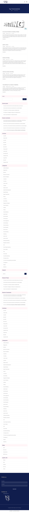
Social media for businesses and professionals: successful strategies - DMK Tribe (14, 120)
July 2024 (4, 310)
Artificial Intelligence (6, 342)
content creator (5, 183)
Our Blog (4, 464)
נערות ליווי (4, 130)
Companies (4, 353)
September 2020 (5, 162)
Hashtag (4, 207)
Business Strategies (6, 176)
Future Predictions (5, 205)
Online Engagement (6, 220)
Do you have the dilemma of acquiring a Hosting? (11, 31)
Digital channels (5, 187)
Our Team (4, 466)
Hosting (4, 209)
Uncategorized (5, 262)
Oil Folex (4, 123)
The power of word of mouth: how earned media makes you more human (13, 280)
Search (3, 96)
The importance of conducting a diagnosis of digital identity (11, 110)
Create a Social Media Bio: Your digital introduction (10, 114)
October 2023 (5, 312)
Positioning (4, 408)
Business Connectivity (6, 174)
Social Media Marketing (6, 430)
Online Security (5, 229)
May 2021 (4, 334)
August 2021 (5, 332)
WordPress (4, 441)
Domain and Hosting (6, 57)
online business (5, 218)
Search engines (5, 249)
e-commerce (5, 198)
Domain (4, 196)
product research (5, 238)
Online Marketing (5, 397)
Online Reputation (5, 227)
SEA (4, 419)
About (4, 462)
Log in (4, 447)
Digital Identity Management (7, 364)
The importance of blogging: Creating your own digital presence (11, 112)
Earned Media (5, 375)
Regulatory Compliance (6, 242)
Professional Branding (6, 240)
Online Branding (5, 216)
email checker (5, 125)
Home (11, 10)
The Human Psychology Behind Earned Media (9, 260)
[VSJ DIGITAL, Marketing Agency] (5, 1)
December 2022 (5, 153)
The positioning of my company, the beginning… (11, 84)
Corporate (4, 185)
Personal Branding (5, 231)
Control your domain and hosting (8, 71)
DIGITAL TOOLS (5, 44)
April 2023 (4, 144)
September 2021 (5, 155)
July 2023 (4, 140)
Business (4, 172)
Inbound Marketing (5, 386)
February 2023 (5, 323)
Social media (5, 253)
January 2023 (5, 151)
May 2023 (4, 142)
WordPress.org (5, 454)
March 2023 (5, 321)
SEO (4, 251)
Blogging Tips (5, 170)
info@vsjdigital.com (6, 493)
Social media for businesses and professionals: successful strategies (12, 121)
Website (4, 264)
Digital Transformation (6, 194)
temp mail (4, 302)
